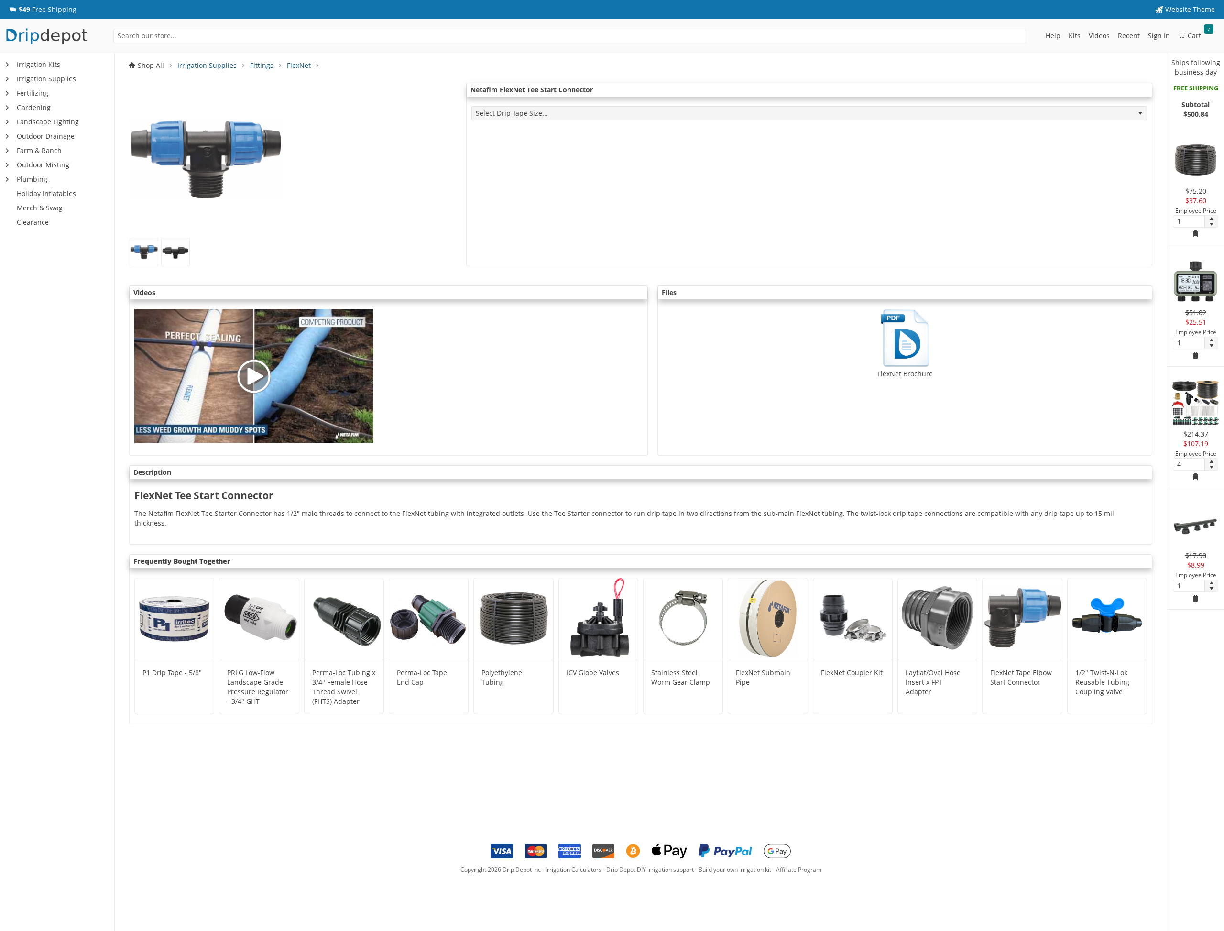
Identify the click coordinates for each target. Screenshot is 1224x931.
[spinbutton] (1188, 221)
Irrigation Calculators (573, 869)
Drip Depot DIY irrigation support (650, 869)
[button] (43, 9)
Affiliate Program (798, 869)
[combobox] (570, 36)
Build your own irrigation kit (735, 869)
